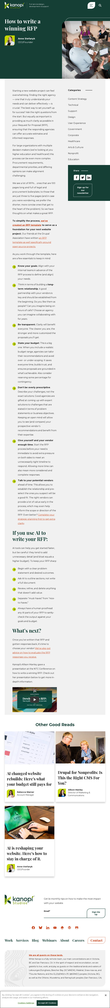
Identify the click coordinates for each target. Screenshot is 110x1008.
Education (73, 159)
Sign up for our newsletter (83, 190)
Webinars (49, 940)
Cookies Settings (26, 1003)
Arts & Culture (75, 147)
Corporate (73, 135)
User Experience (77, 123)
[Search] (100, 5)
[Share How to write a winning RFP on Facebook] (76, 177)
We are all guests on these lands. (46, 955)
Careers (78, 940)
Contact (96, 940)
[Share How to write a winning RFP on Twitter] (82, 177)
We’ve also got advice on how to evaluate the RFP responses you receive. (31, 652)
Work (9, 940)
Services (22, 940)
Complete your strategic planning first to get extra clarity (36, 519)
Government (75, 129)
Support (72, 111)
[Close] (106, 995)
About (64, 940)
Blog (35, 940)
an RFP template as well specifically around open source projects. (31, 242)
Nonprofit (73, 153)
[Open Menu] (91, 5)
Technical (73, 105)
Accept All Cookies (47, 1003)
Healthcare (74, 141)
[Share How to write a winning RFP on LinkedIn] (88, 177)
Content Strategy (77, 99)
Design (71, 117)
